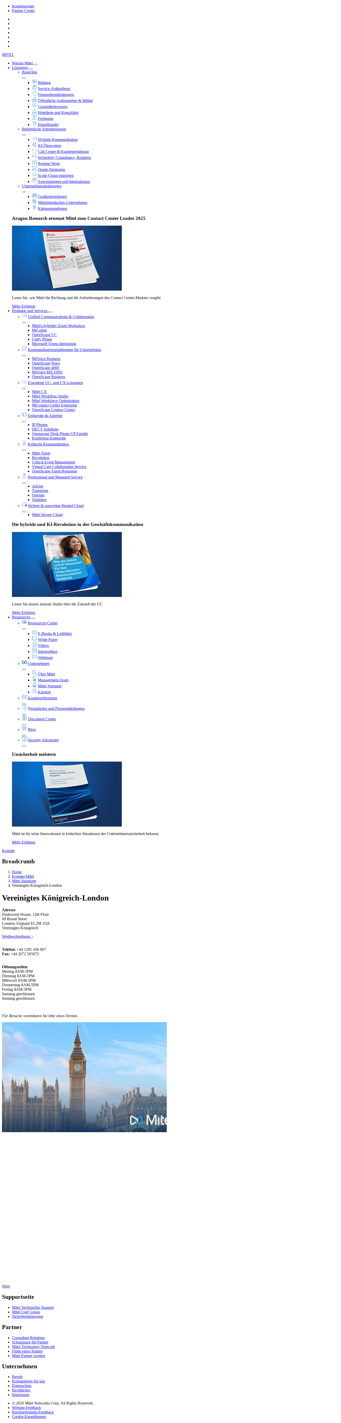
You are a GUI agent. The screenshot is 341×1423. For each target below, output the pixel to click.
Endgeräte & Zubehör (45, 416)
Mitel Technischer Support (33, 1307)
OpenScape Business (48, 377)
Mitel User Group (26, 1312)
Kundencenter (23, 6)
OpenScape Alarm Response (54, 471)
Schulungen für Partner (30, 1342)
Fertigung (45, 118)
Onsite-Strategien (51, 169)
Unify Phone (42, 339)
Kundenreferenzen (42, 698)
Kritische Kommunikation (48, 444)
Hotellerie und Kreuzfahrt (58, 112)
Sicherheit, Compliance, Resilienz (64, 157)
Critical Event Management (53, 462)
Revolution (40, 458)
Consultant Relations (28, 1338)
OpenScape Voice (46, 363)
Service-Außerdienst (54, 88)
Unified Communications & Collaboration (61, 317)
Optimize (39, 499)
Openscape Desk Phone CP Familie (60, 434)
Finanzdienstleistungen (56, 94)
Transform (40, 490)
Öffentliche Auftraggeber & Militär (65, 100)
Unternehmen (38, 663)
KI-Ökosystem (49, 145)
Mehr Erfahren (23, 306)
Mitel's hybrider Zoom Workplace (58, 326)
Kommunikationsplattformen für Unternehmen (64, 350)
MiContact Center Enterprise (54, 405)
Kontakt (8, 851)
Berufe (17, 1377)
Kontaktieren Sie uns (28, 1381)
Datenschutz (21, 1386)
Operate (38, 495)
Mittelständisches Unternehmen (62, 202)
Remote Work (49, 163)
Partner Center (23, 10)
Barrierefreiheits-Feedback (33, 1412)
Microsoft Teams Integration (54, 344)
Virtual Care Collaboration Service (59, 467)
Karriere (44, 692)
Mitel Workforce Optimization (55, 401)
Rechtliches (21, 1390)
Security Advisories (43, 740)
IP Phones (40, 425)
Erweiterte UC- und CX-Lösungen (55, 383)
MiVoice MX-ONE (47, 372)
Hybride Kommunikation (58, 139)
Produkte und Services (30, 311)
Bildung (44, 82)
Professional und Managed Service (55, 477)
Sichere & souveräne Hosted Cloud (56, 505)
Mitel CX (39, 392)
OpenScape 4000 (45, 368)
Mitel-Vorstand (49, 686)
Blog (32, 729)
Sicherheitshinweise (27, 1316)
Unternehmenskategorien (41, 186)
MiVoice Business (46, 359)
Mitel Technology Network (33, 1347)
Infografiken (47, 651)
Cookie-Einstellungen (29, 1417)
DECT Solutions (45, 429)
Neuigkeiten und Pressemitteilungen (56, 708)
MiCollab (39, 330)
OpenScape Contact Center (53, 410)
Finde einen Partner (27, 1351)
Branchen (29, 72)
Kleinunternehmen (52, 208)
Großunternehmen (52, 196)
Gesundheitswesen (52, 106)
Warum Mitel (23, 63)
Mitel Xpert (41, 453)
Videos (43, 645)
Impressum (20, 1395)
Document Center (42, 719)
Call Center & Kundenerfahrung (63, 151)
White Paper (47, 639)
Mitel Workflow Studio (50, 396)
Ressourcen (21, 617)
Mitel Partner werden (28, 1356)
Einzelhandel (48, 124)
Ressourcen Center (43, 623)
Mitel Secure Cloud (47, 514)
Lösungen (20, 67)
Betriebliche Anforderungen (44, 129)
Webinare (45, 657)
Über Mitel (46, 674)
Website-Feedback (26, 1408)
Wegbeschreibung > (17, 936)
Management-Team (53, 680)
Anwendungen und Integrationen (64, 181)
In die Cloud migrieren (56, 175)
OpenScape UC (44, 335)
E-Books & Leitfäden (55, 633)
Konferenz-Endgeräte (49, 438)
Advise (37, 486)
